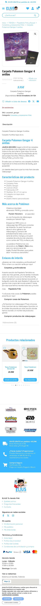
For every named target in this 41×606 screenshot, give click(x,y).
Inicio (4, 23)
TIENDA (12, 23)
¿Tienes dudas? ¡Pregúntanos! (21, 451)
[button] (35, 34)
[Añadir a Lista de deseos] (5, 348)
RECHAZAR (18, 599)
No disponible (12, 380)
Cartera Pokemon (31, 367)
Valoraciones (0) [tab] (9, 322)
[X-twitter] (8, 515)
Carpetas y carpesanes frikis (13, 25)
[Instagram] (13, 515)
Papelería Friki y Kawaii (26, 23)
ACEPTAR (7, 599)
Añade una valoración (33, 79)
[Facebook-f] (3, 515)
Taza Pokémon (12, 367)
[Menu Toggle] (3, 8)
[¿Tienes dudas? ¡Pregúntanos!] (5, 454)
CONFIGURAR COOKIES (10, 595)
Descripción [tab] (7, 124)
